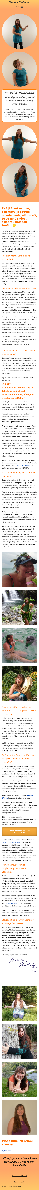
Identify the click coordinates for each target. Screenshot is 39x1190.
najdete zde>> (7, 1150)
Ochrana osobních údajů (19, 1176)
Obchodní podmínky (19, 1182)
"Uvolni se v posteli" (23, 465)
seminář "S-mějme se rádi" (11, 842)
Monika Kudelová (19, 2)
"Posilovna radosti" (12, 903)
